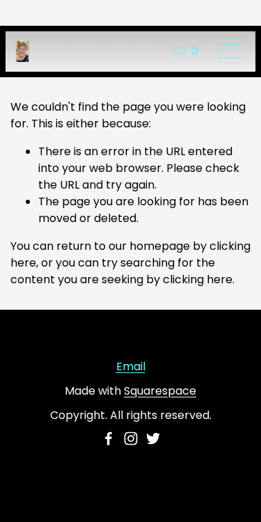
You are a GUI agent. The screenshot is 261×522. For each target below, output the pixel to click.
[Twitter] (153, 438)
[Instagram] (131, 438)
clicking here (197, 279)
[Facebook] (109, 438)
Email (130, 366)
